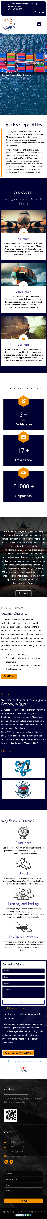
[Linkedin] (11, 1162)
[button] (39, 24)
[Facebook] (35, 12)
